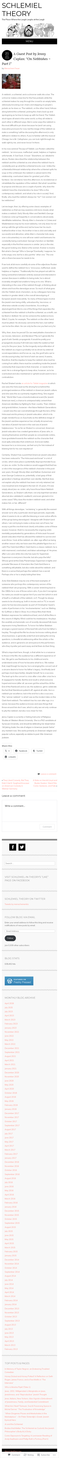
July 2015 (9, 1231)
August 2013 (10, 1325)
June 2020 (9, 1081)
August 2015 (10, 1227)
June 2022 (9, 1036)
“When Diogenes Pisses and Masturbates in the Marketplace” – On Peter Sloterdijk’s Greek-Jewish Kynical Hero (27, 1416)
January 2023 (10, 1028)
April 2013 (9, 1341)
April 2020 (9, 1089)
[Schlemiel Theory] (29, 36)
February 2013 (11, 1349)
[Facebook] (12, 847)
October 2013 (11, 1316)
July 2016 (9, 1182)
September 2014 (12, 1272)
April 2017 (9, 1146)
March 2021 (10, 1064)
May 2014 (9, 1288)
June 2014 (9, 1284)
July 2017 (9, 1133)
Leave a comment (48, 774)
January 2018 (10, 1109)
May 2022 (9, 1040)
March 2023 (10, 1020)
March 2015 (10, 1247)
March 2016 (10, 1198)
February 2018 (11, 1105)
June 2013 (9, 1333)
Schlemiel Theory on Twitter (25, 899)
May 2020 (9, 1085)
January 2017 (10, 1158)
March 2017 (10, 1150)
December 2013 (12, 1308)
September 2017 (12, 1125)
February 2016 (11, 1203)
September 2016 (12, 1174)
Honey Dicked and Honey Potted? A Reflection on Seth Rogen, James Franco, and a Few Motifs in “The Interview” (29, 1379)
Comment (47, 827)
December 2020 (12, 1072)
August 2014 (10, 1276)
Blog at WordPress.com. (13, 1451)
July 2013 (9, 1329)
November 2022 (12, 1032)
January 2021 (10, 1068)
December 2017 (12, 1113)
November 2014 (12, 1264)
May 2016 (9, 1190)
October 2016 (11, 1170)
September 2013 (12, 1321)
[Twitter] (21, 847)
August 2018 (10, 1097)
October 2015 (11, 1219)
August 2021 (10, 1056)
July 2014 (9, 1280)
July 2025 (9, 1007)
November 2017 (12, 1117)
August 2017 (10, 1129)
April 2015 (9, 1243)
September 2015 (12, 1223)
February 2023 (11, 1024)
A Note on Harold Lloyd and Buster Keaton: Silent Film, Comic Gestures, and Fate (45, 783)
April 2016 (9, 1194)
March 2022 (10, 1044)
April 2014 (9, 1292)
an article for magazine (34, 383)
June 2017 (9, 1137)
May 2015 (9, 1239)
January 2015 (10, 1255)
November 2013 (12, 1312)
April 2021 (9, 1060)
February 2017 (11, 1154)
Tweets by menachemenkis (17, 904)
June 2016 (9, 1186)
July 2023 (9, 1011)
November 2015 (12, 1215)
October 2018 (11, 1093)
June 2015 (9, 1235)
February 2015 (11, 1251)
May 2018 (9, 1101)
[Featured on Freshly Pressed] (19, 985)
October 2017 (11, 1121)
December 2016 (12, 1162)
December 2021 (12, 1048)
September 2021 (12, 1052)
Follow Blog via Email (20, 917)
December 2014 (12, 1260)
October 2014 (11, 1268)
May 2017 (9, 1142)
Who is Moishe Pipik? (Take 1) (18, 1387)
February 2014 (11, 1300)
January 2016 (10, 1207)
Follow (10, 938)
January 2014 (10, 1304)
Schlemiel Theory (22, 9)
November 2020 (12, 1076)
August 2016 (10, 1178)
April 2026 (9, 1003)
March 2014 (10, 1296)
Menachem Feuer (12, 68)
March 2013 (10, 1345)
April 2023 (9, 1015)
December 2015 (12, 1211)
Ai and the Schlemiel (14, 1424)
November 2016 (12, 1166)
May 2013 (9, 1337)
